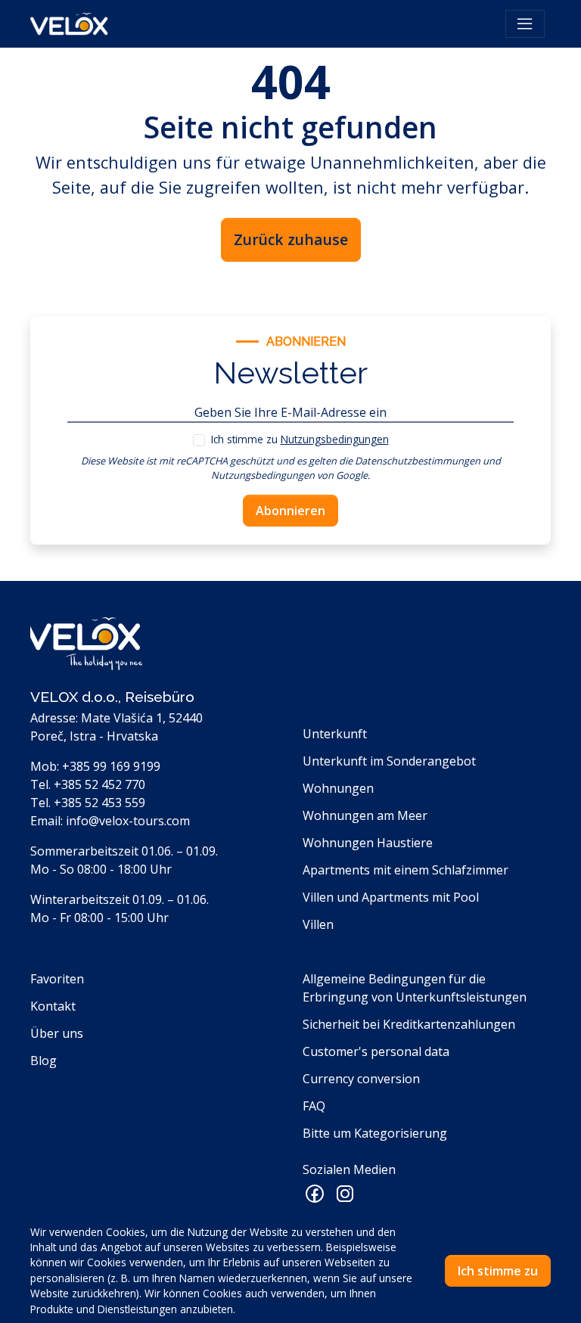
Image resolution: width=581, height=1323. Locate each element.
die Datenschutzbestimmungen (409, 460)
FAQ (314, 1106)
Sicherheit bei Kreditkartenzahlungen (409, 1024)
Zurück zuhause (291, 239)
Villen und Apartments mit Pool (391, 897)
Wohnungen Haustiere (368, 842)
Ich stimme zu (300, 439)
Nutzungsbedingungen (335, 439)
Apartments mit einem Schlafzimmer (405, 870)
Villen (318, 924)
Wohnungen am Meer (365, 815)
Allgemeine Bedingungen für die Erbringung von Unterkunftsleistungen (415, 988)
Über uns (56, 1033)
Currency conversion (361, 1078)
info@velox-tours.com (128, 820)
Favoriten (57, 979)
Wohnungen (338, 788)
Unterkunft (335, 733)
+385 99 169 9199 (111, 766)
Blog (43, 1060)
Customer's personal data (376, 1051)
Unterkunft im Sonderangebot (389, 761)
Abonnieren (290, 510)
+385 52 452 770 (99, 784)
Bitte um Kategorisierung (375, 1133)
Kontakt (53, 1006)
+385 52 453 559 (99, 802)
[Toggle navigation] (525, 24)
